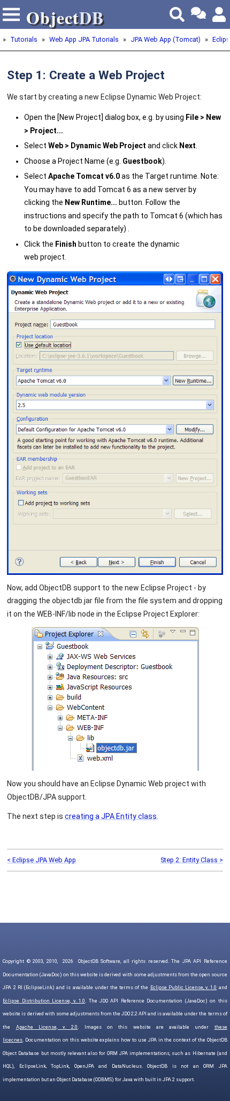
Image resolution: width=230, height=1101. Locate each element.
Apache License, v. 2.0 (47, 1027)
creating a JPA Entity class (111, 816)
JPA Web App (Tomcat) (166, 39)
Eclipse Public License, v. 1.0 (183, 987)
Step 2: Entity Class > (191, 860)
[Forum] (198, 14)
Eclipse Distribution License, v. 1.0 (44, 1001)
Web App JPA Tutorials (84, 39)
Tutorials (23, 39)
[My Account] (219, 14)
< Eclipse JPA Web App (41, 860)
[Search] (177, 14)
